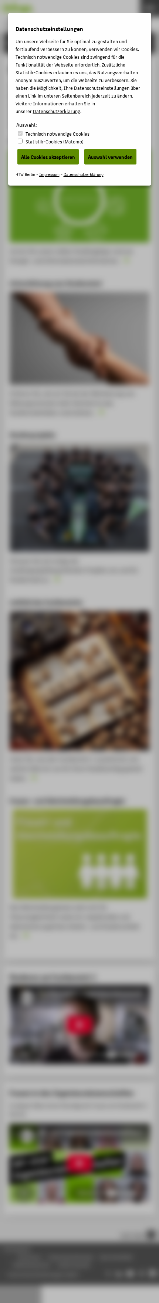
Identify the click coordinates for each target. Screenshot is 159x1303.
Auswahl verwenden (110, 157)
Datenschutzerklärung (56, 111)
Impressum (49, 174)
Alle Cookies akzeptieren (48, 157)
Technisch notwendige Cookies (57, 134)
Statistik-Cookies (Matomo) (55, 141)
